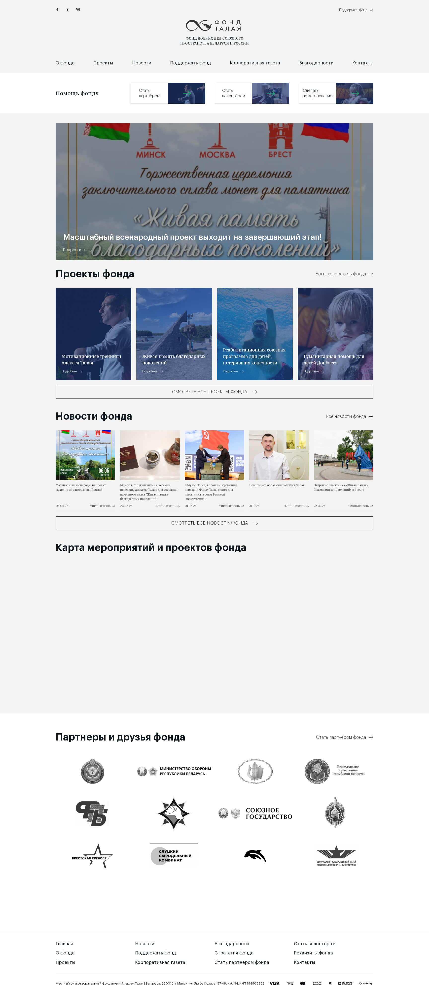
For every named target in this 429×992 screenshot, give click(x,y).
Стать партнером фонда (241, 962)
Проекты (103, 63)
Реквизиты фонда (313, 953)
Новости (141, 63)
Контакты (362, 63)
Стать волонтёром (314, 944)
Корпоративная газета (255, 63)
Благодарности (316, 63)
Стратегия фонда (233, 953)
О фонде (65, 63)
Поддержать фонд (190, 63)
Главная (64, 944)
